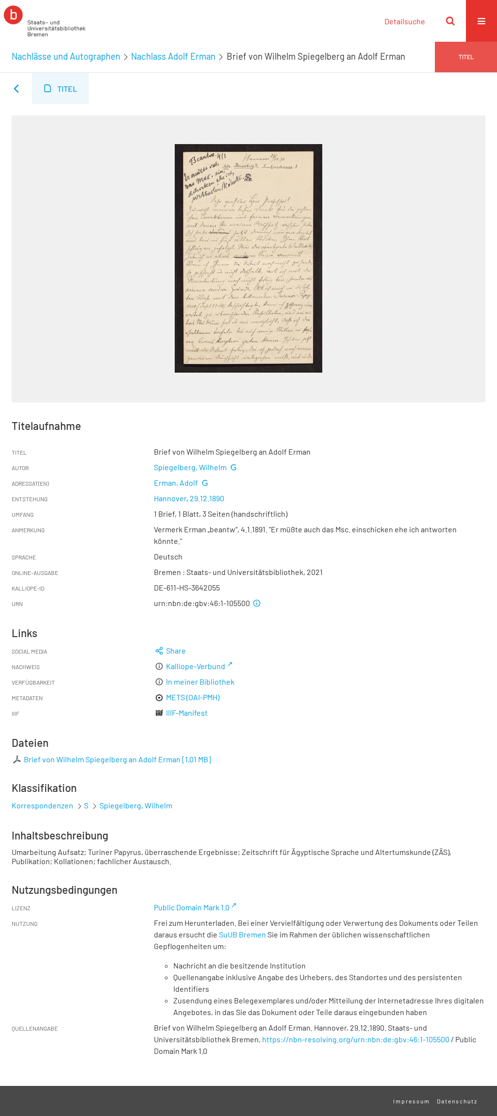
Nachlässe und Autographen (66, 56)
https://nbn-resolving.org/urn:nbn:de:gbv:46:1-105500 (355, 1039)
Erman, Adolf (176, 482)
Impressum (411, 1101)
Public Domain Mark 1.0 (192, 907)
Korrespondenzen (42, 805)
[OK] (450, 21)
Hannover (170, 498)
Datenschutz (457, 1101)
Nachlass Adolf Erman (173, 56)
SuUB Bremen (242, 934)
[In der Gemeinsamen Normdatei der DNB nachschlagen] (233, 467)
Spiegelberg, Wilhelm (190, 467)
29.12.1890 (207, 498)
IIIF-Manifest (187, 712)
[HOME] (44, 21)
